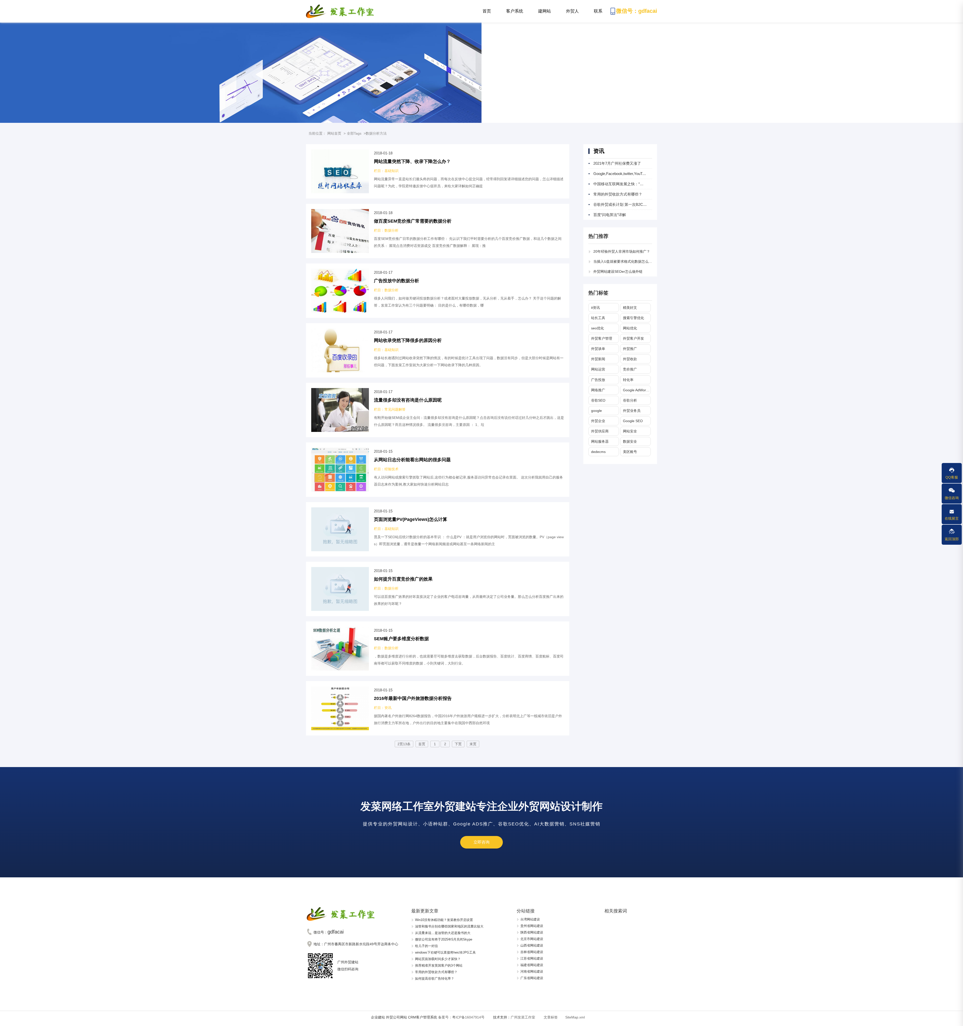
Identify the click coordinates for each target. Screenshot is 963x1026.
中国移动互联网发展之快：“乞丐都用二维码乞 (631, 184)
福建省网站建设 (531, 947)
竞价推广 (630, 369)
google (596, 411)
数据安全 (630, 441)
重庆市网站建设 (531, 973)
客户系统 (514, 15)
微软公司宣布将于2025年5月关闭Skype (443, 939)
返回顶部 (952, 539)
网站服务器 (600, 441)
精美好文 (630, 308)
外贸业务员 (631, 411)
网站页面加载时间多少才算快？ (438, 959)
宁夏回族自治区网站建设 (538, 967)
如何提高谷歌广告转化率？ (434, 978)
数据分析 (391, 230)
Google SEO (633, 421)
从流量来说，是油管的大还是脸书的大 (442, 933)
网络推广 (598, 390)
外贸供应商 (600, 431)
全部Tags (354, 133)
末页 (472, 744)
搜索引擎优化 (633, 318)
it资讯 (595, 308)
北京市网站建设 (531, 921)
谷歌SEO (598, 400)
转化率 (628, 380)
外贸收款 (630, 359)
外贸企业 (598, 421)
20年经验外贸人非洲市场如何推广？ (621, 251)
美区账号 (630, 452)
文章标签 (551, 1017)
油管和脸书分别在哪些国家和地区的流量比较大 (449, 926)
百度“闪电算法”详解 (609, 215)
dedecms (598, 452)
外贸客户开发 (633, 338)
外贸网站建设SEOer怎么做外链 (618, 271)
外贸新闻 (598, 359)
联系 (602, 15)
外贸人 (573, 15)
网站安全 (630, 431)
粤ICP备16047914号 (461, 1017)
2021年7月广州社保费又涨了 (617, 163)
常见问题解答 (395, 409)
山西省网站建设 (531, 927)
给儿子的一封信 (426, 946)
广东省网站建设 (531, 960)
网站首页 (334, 133)
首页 (487, 11)
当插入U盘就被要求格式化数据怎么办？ (624, 261)
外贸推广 (630, 349)
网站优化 (630, 328)
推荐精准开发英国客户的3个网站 (438, 965)
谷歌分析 (630, 400)
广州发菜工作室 (523, 1017)
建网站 (547, 15)
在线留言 (952, 518)
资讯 (387, 708)
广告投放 (598, 380)
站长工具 (598, 318)
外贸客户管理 (601, 338)
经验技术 (391, 469)
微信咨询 (952, 498)
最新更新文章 (424, 910)
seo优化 (597, 328)
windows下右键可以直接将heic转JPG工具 (445, 952)
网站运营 (598, 369)
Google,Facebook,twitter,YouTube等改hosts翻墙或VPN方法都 (644, 173)
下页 (458, 744)
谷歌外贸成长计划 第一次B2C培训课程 (625, 204)
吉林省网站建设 (531, 934)
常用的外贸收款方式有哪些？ (617, 194)
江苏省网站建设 (531, 941)
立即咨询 (481, 842)
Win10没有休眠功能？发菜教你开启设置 (444, 920)
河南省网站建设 (531, 954)
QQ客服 (951, 477)
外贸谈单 (598, 349)
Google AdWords (636, 390)
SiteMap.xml (575, 1017)
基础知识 (391, 171)
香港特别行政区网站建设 (538, 980)
